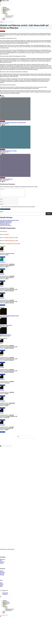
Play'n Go (2, 573)
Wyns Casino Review (4, 224)
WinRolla (2, 390)
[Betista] (1, 284)
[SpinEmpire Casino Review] (3, 324)
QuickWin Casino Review (5, 225)
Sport (2, 95)
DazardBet (2, 424)
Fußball (1, 583)
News (4, 18)
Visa (1, 560)
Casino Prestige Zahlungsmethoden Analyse (9, 220)
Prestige (1, 251)
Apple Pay (2, 561)
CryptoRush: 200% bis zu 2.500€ (10, 237)
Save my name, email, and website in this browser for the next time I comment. (18, 206)
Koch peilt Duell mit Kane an (6, 179)
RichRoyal (2, 379)
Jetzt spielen (2, 257)
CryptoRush (6, 234)
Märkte (4, 12)
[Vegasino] (1, 366)
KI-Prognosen (6, 8)
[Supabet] (1, 411)
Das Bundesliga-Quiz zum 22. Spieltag (8, 150)
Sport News (2, 31)
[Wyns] (1, 342)
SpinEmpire (2, 262)
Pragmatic (2, 574)
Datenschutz (5, 592)
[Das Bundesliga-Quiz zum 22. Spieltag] (26, 137)
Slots (4, 19)
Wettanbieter (7, 9)
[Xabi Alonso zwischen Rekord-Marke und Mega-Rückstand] (26, 109)
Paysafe (1, 563)
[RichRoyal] (1, 378)
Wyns (1, 343)
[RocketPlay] (1, 399)
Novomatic (2, 572)
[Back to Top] (0, 616)
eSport (1, 585)
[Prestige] (1, 250)
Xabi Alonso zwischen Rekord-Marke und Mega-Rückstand (13, 122)
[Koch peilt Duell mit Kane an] (26, 165)
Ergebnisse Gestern (9, 15)
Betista (1, 286)
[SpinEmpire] (1, 260)
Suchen (1, 211)
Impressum (5, 594)
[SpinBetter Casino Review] (3, 333)
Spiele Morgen (8, 17)
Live (6, 14)
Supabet (1, 412)
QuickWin (2, 298)
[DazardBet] (1, 423)
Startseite (5, 7)
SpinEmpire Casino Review (6, 221)
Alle (1, 582)
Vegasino (2, 367)
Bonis (6, 10)
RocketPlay (2, 400)
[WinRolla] (1, 388)
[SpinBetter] (1, 272)
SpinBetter (2, 274)
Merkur (1, 571)
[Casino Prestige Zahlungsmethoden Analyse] (3, 314)
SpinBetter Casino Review (5, 222)
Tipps (1, 586)
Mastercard (2, 559)
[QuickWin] (1, 296)
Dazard (5, 231)
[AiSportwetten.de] (6, 3)
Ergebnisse (5, 13)
